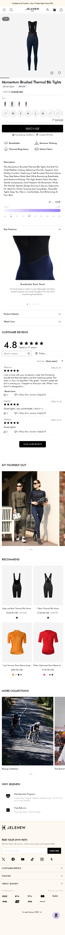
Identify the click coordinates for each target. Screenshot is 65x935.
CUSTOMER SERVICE (11, 868)
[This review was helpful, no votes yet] (5, 395)
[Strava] (51, 859)
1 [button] (27, 304)
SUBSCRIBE (54, 851)
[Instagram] (42, 859)
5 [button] (37, 304)
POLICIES (6, 876)
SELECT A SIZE (32, 128)
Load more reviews (32, 444)
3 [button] (32, 304)
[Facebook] (13, 859)
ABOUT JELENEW (10, 883)
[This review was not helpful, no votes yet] (15, 395)
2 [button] (33, 549)
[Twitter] (3, 859)
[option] (32, 45)
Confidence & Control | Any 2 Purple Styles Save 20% (32, 3)
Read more (10, 391)
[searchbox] (14, 353)
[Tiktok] (32, 859)
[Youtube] (22, 859)
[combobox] (54, 361)
